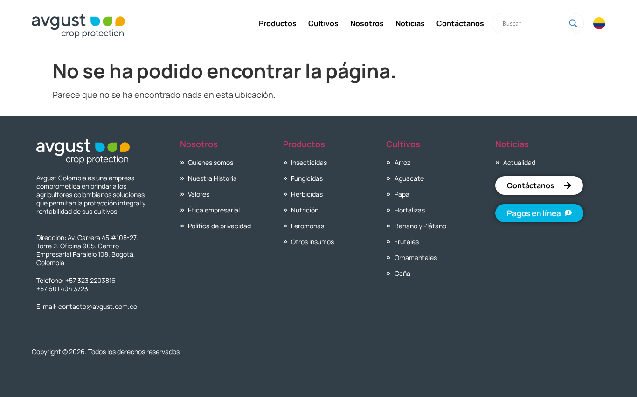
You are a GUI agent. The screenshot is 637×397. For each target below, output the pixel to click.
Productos (278, 23)
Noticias (410, 23)
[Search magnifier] (573, 23)
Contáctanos (460, 23)
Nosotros (367, 23)
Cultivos (323, 23)
